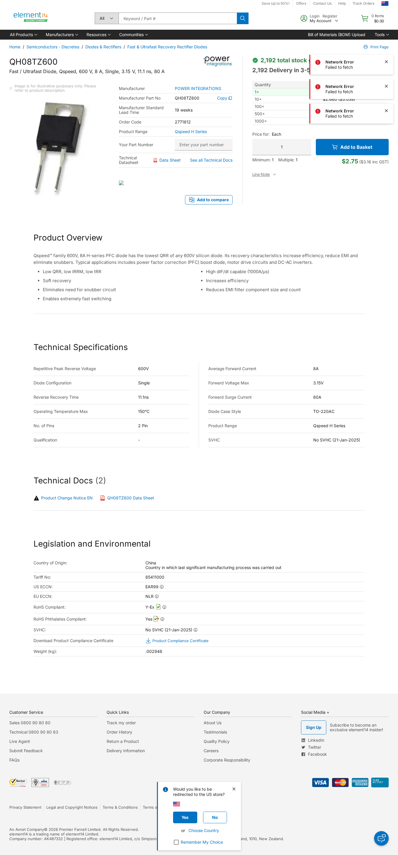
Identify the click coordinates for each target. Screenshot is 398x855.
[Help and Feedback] (381, 838)
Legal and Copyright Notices (72, 807)
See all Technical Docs (211, 160)
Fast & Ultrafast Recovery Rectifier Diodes (167, 46)
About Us (212, 722)
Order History (119, 731)
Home (14, 46)
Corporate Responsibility (227, 759)
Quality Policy (217, 741)
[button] (23, 35)
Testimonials (215, 731)
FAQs (14, 759)
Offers (301, 3)
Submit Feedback (26, 750)
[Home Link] (30, 18)
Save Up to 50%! (275, 3)
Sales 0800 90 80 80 (29, 722)
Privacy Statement (25, 807)
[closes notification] (386, 13)
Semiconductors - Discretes (53, 46)
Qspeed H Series (191, 131)
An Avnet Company (26, 829)
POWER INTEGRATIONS (198, 88)
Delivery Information (126, 750)
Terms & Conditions (120, 807)
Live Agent (19, 741)
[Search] (243, 18)
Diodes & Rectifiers (103, 46)
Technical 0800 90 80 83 (33, 731)
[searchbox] (178, 18)
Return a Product (123, 741)
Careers (211, 750)
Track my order (121, 722)
